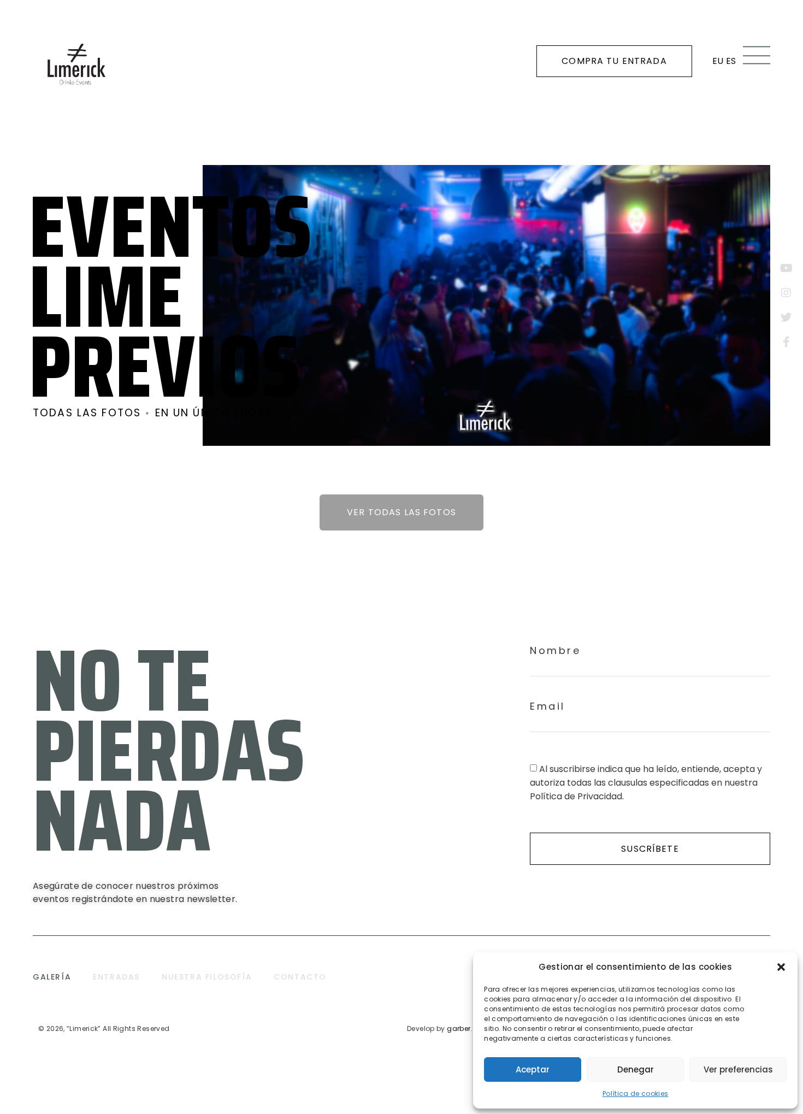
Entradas (116, 976)
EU (718, 61)
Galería (52, 976)
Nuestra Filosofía (207, 976)
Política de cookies (636, 1093)
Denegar (635, 1069)
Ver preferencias (738, 1069)
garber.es (463, 1028)
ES (731, 61)
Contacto (300, 976)
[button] (781, 967)
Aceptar (533, 1069)
